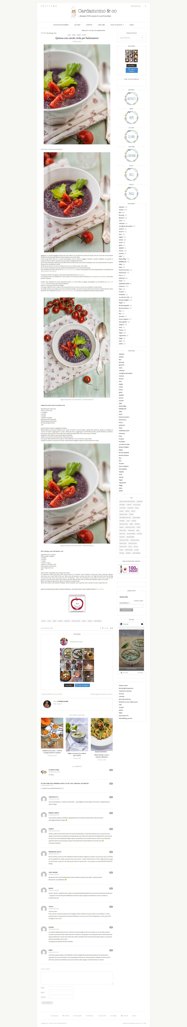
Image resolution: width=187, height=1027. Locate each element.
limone (134, 521)
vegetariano (122, 335)
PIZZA (120, 281)
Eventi (121, 242)
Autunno (121, 210)
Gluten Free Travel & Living (69, 269)
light (49, 621)
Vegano (90, 621)
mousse (137, 524)
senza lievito (133, 543)
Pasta (120, 267)
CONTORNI (130, 508)
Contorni (121, 229)
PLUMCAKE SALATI (124, 283)
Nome (43, 988)
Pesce (121, 275)
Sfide (130, 546)
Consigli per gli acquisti (125, 226)
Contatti (89, 25)
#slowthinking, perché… (126, 718)
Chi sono (77, 25)
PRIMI (54, 621)
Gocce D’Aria (99, 589)
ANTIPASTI (139, 501)
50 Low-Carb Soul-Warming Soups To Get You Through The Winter (65, 783)
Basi (120, 212)
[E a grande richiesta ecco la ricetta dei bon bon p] (65, 665)
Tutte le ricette (116, 25)
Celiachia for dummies (61, 25)
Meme (131, 524)
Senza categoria (123, 319)
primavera (131, 530)
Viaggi (120, 338)
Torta (120, 327)
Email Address (125, 603)
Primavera (122, 286)
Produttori (122, 294)
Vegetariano (97, 621)
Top (144, 1023)
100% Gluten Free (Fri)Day (48, 271)
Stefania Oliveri (48, 628)
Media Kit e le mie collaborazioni (93, 30)
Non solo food (130, 527)
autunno (122, 504)
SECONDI (122, 537)
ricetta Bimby (131, 533)
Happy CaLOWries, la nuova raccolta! (52, 694)
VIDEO (120, 713)
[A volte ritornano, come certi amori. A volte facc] (77, 665)
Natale (121, 527)
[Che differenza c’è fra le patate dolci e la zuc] (65, 676)
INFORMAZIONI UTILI (125, 517)
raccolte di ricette (124, 297)
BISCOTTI (121, 218)
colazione (122, 223)
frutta (131, 514)
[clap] (121, 672)
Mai (73, 282)
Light (69, 35)
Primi (73, 35)
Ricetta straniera (124, 308)
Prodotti (121, 292)
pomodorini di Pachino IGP (67, 290)
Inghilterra (136, 517)
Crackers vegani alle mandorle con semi (101, 694)
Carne (120, 221)
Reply (111, 770)
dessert (121, 231)
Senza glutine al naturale (98, 276)
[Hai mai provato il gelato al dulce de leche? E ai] (65, 653)
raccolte (67, 621)
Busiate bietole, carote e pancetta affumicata (101, 756)
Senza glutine (76, 621)
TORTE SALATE (129, 550)
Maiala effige (122, 259)
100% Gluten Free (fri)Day (127, 501)
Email (43, 992)
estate (121, 240)
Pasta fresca (122, 273)
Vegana (122, 553)
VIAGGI (132, 25)
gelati (120, 245)
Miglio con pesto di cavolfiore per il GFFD (77, 754)
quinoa (60, 621)
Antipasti (121, 207)
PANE (120, 264)
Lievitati (121, 253)
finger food (123, 514)
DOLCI (137, 508)
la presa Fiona (54, 770)
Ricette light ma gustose (126, 688)
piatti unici (122, 278)
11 (110, 628)
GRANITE (121, 248)
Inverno (121, 251)
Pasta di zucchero (124, 270)
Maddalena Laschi (55, 852)
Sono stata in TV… (124, 715)
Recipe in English (124, 300)
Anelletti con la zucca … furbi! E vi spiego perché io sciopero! (52, 752)
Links (120, 705)
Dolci (120, 234)
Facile (43, 621)
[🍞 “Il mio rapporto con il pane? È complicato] (88, 676)
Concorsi (122, 508)
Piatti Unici (123, 530)
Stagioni (121, 324)
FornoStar (125, 624)
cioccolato (136, 504)
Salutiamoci (81, 275)
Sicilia (136, 546)
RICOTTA (139, 533)
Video (120, 341)
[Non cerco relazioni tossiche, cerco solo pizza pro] (77, 676)
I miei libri (101, 25)
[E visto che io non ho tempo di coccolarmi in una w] (88, 653)
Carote (129, 504)
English (121, 237)
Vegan (79, 35)
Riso (120, 311)
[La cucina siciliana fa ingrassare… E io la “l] (77, 653)
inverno (122, 521)
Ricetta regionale (124, 305)
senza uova (123, 546)
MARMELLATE (122, 262)
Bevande (121, 215)
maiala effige (124, 524)
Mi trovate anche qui (125, 699)
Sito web (43, 997)
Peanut (51, 829)
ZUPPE (84, 35)
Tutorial (121, 330)
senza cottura (124, 540)
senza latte (123, 543)
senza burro (130, 537)
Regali (121, 303)
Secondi (121, 316)
